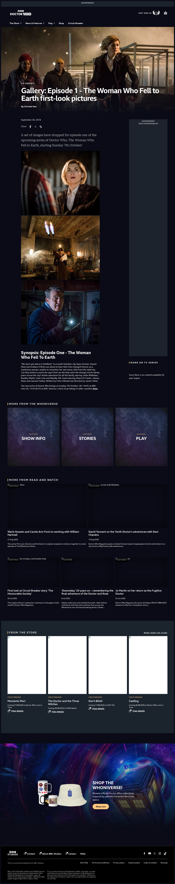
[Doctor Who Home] (21, 13)
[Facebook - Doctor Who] (144, 853)
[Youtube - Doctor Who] (149, 853)
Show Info (33, 438)
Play (50, 23)
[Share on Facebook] (30, 126)
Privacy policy (119, 863)
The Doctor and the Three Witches (63, 702)
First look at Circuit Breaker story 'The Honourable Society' (30, 592)
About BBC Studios (51, 853)
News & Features (33, 23)
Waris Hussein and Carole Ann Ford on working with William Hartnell (43, 533)
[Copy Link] (40, 126)
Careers (72, 853)
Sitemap (164, 863)
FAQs (83, 853)
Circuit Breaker (75, 23)
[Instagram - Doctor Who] (159, 853)
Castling (134, 701)
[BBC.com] (13, 854)
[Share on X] (35, 126)
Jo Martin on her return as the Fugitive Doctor (138, 592)
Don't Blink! (95, 701)
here (95, 388)
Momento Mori (16, 701)
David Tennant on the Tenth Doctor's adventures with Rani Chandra (123, 533)
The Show (14, 23)
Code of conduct (150, 863)
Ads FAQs (84, 863)
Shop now (101, 806)
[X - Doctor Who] (154, 853)
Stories (87, 438)
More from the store (155, 633)
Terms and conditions (101, 863)
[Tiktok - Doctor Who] (164, 853)
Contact (31, 853)
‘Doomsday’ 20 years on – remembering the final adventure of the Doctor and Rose (87, 592)
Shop (61, 23)
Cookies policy (134, 863)
